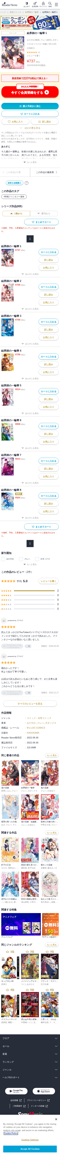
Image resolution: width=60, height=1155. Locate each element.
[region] (30, 1135)
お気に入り (17, 121)
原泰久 (4, 984)
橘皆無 (24, 868)
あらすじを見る (32, 274)
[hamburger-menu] (56, 4)
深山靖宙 (25, 902)
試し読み (46, 121)
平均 (19, 581)
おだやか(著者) (33, 40)
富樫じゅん (6, 791)
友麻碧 (44, 868)
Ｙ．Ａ (52, 1022)
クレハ (27, 559)
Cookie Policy (11, 1133)
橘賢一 (11, 1022)
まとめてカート (43, 222)
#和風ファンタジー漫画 (14, 197)
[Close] (56, 1119)
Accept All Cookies (30, 1149)
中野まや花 (45, 825)
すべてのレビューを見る (30, 703)
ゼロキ (4, 868)
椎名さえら (18, 902)
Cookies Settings (30, 1140)
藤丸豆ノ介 (52, 868)
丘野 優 (37, 1022)
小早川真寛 (34, 902)
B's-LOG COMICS (36, 727)
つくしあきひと (28, 984)
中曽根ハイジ (27, 1022)
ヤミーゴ (16, 825)
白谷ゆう (51, 791)
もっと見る (32, 162)
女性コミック (15, 12)
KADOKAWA (33, 732)
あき (3, 825)
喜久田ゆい (45, 902)
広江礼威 (44, 984)
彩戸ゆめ (32, 868)
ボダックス (45, 559)
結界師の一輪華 (32, 12)
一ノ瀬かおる (7, 902)
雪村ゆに (12, 868)
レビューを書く (33, 56)
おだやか (10, 559)
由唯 (53, 902)
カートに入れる (32, 114)
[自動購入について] (26, 183)
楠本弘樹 (44, 1022)
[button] (39, 1106)
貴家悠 (4, 1022)
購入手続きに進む (32, 106)
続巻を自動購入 (14, 183)
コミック (13, 33)
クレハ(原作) (46, 40)
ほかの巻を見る (32, 128)
